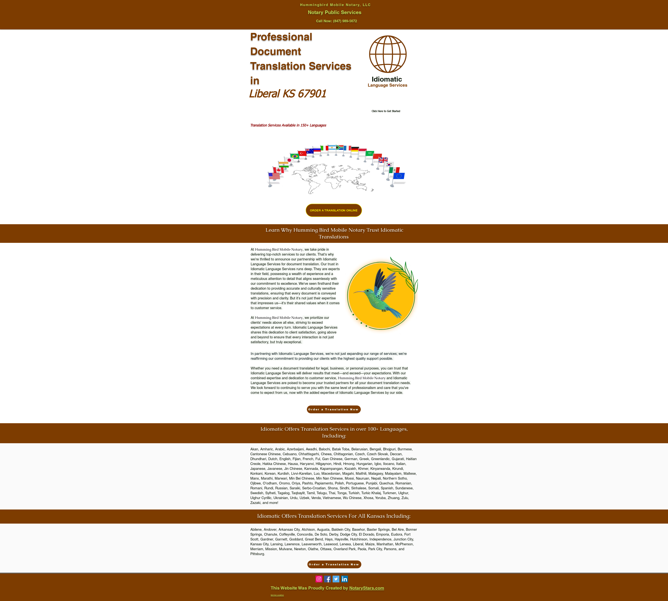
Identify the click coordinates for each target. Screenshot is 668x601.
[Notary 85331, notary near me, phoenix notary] (327, 579)
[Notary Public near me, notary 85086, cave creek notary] (336, 579)
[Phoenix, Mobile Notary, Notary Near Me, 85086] (319, 579)
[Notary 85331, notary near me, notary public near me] (344, 579)
